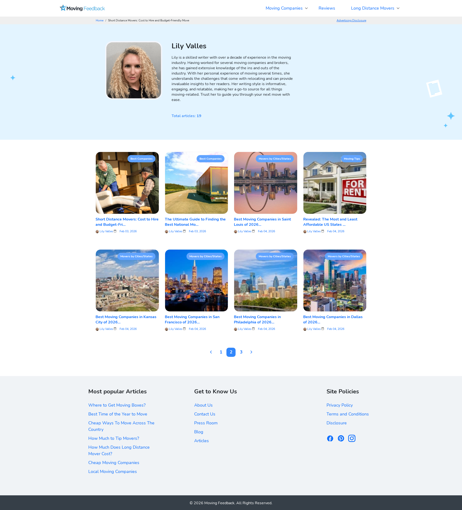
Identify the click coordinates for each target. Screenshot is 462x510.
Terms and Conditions (348, 414)
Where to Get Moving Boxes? (117, 405)
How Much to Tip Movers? (113, 438)
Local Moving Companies (112, 471)
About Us (203, 405)
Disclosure (337, 423)
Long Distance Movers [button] (372, 8)
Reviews (327, 8)
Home (99, 20)
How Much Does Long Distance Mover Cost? (119, 450)
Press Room (206, 423)
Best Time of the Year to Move (117, 414)
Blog (198, 432)
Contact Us (204, 414)
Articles (201, 441)
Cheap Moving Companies (113, 463)
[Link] (82, 8)
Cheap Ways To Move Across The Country (121, 426)
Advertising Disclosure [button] (351, 20)
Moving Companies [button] (284, 8)
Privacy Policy (340, 405)
